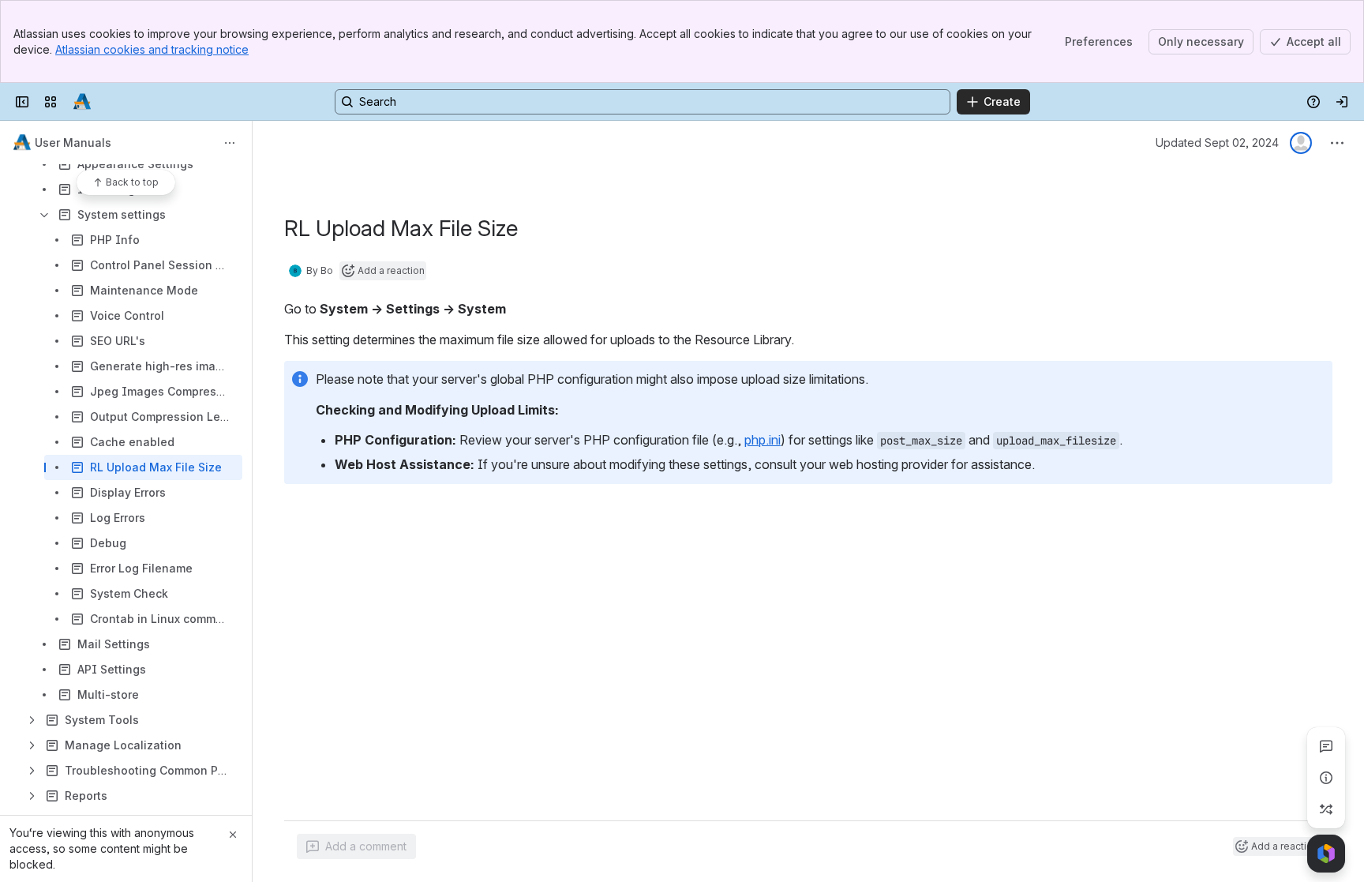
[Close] (232, 834)
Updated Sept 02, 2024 (1217, 142)
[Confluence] (82, 101)
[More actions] (229, 142)
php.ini (762, 440)
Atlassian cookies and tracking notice (152, 49)
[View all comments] (1326, 746)
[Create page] (1326, 809)
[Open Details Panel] (1326, 777)
